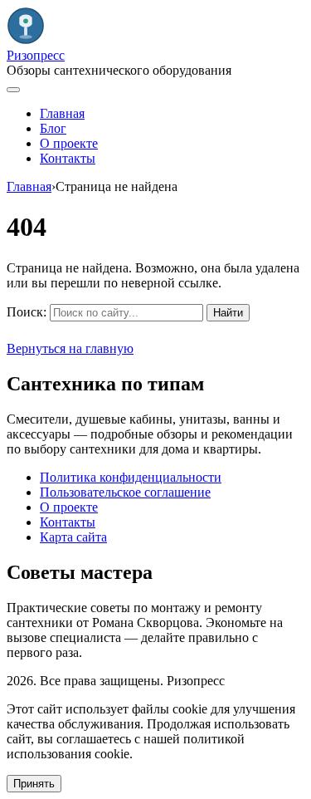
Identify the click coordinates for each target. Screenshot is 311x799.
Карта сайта (73, 537)
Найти (228, 312)
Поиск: (26, 312)
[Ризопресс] (26, 40)
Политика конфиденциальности (130, 477)
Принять (34, 783)
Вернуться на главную (70, 348)
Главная (62, 113)
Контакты (67, 158)
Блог (53, 128)
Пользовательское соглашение (125, 492)
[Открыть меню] (13, 89)
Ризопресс (36, 55)
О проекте (69, 143)
